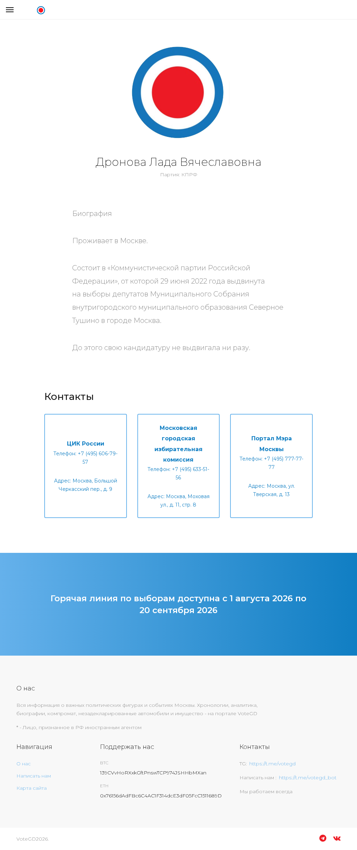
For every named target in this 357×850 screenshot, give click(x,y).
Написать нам (33, 776)
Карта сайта (31, 788)
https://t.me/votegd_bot (307, 777)
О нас (23, 763)
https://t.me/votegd (272, 763)
